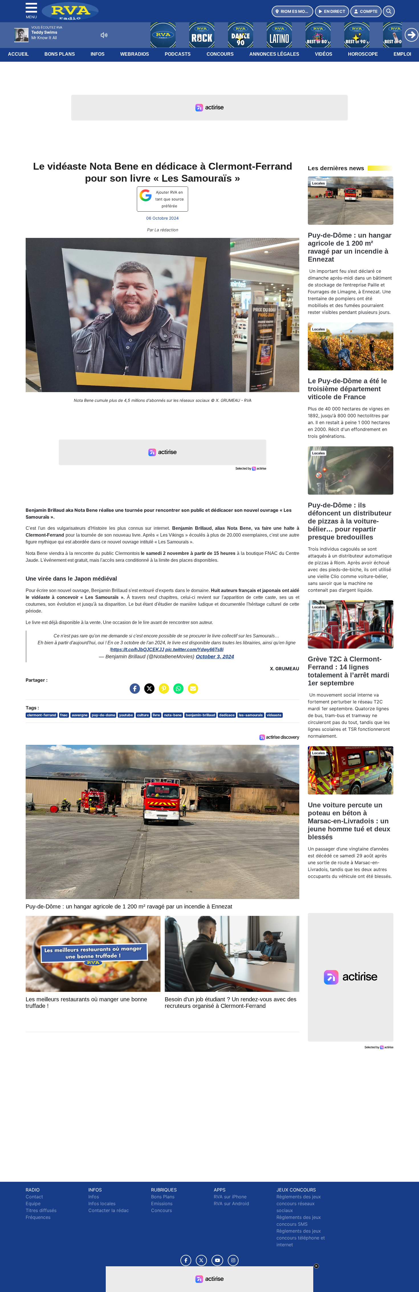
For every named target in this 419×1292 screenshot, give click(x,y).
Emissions (161, 1203)
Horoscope (363, 54)
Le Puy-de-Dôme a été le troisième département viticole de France (347, 389)
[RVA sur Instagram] (233, 1260)
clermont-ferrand (41, 715)
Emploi (402, 54)
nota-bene (173, 715)
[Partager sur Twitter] (147, 691)
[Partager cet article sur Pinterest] (162, 691)
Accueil (18, 54)
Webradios (134, 54)
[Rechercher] (389, 11)
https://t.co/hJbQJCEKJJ (137, 649)
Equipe (33, 1203)
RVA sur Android (231, 1203)
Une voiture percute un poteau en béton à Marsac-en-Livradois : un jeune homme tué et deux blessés (349, 821)
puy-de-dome (103, 715)
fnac (64, 715)
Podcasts (178, 54)
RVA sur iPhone (230, 1196)
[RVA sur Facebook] (185, 1260)
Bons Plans (59, 54)
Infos (98, 54)
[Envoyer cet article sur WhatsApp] (177, 691)
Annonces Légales (274, 54)
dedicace (227, 715)
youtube (126, 715)
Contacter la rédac (108, 1210)
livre (156, 715)
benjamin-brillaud (200, 715)
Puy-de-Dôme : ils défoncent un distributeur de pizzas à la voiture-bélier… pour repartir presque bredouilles (349, 521)
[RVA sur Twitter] (201, 1260)
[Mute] (104, 35)
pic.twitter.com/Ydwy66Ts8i (194, 649)
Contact (34, 1196)
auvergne (80, 715)
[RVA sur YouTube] (217, 1260)
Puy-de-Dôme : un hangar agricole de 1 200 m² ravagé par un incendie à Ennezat (349, 247)
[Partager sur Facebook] (133, 691)
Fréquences (38, 1217)
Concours (220, 54)
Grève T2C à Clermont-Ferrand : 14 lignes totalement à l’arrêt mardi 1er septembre (348, 671)
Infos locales (101, 1203)
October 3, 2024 (215, 656)
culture (143, 715)
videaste (274, 715)
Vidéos (323, 54)
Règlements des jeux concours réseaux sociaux (298, 1203)
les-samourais (251, 715)
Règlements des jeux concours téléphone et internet (300, 1237)
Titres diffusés (41, 1210)
